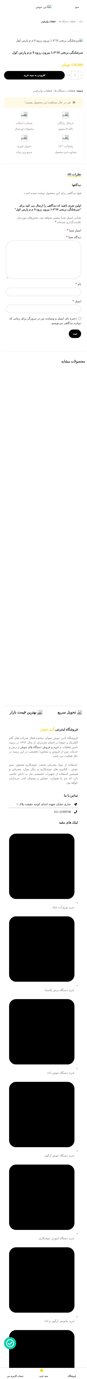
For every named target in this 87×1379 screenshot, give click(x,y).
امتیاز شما (74, 230)
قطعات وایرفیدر (48, 21)
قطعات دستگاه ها (67, 21)
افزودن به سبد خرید (34, 75)
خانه (81, 21)
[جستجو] (4, 7)
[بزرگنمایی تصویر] (75, 35)
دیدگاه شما (73, 237)
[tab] (74, 174)
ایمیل (76, 301)
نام (78, 284)
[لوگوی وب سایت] (43, 6)
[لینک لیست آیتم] (43, 1102)
